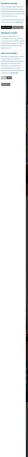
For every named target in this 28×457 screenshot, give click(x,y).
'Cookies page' (14, 73)
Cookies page (19, 22)
